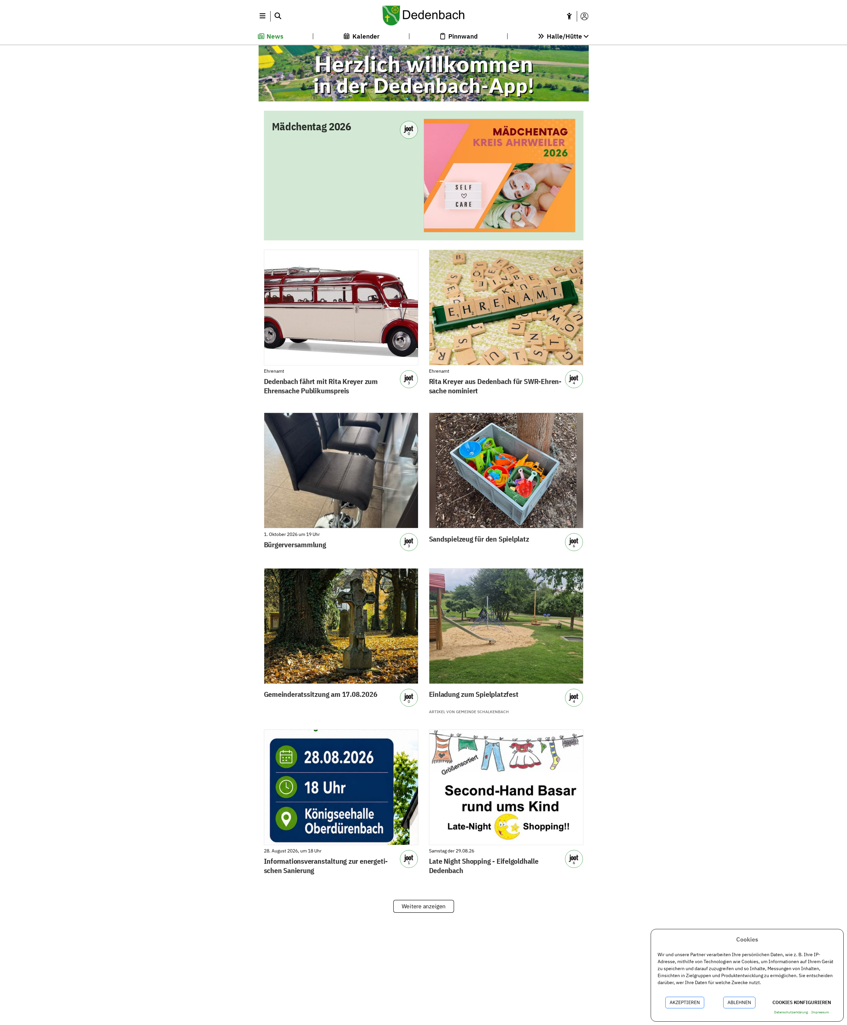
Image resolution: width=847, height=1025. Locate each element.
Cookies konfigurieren (801, 1002)
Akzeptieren (685, 1002)
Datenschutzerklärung (791, 1012)
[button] (263, 16)
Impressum (820, 1012)
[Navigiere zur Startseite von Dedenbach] (423, 16)
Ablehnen (739, 1002)
